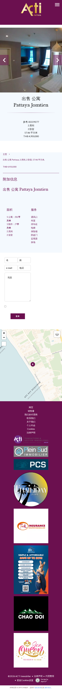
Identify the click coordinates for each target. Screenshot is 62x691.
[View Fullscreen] (4, 344)
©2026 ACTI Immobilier (19, 676)
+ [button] (4, 333)
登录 (18, 316)
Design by (44, 680)
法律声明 (38, 676)
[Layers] (57, 334)
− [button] (4, 337)
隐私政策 (10, 310)
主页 (5, 154)
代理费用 (49, 676)
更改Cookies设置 (25, 680)
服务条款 (48, 687)
